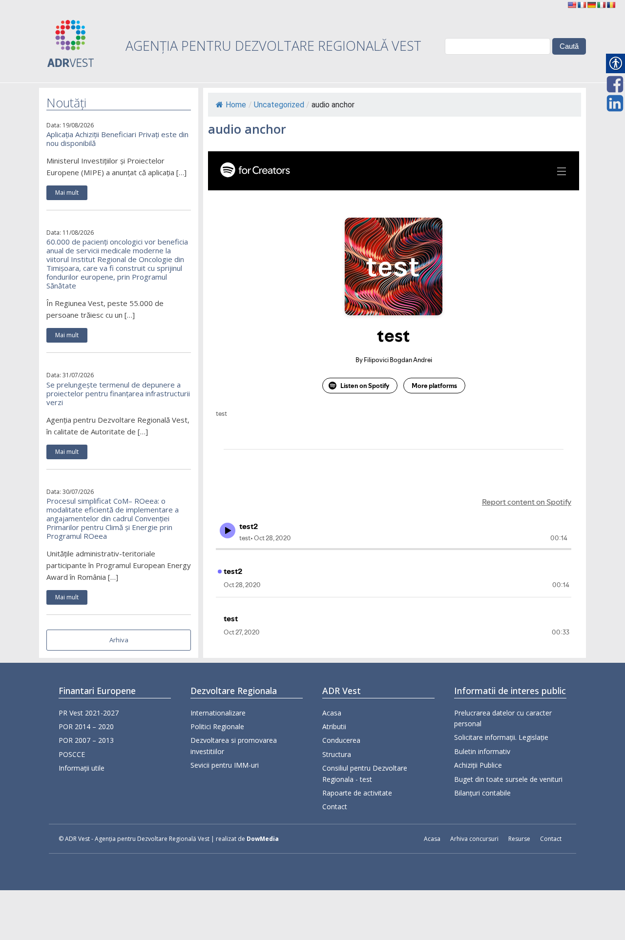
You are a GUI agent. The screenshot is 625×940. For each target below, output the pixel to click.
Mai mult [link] (67, 192)
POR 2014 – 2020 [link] (86, 726)
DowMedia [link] (263, 839)
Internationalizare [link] (218, 712)
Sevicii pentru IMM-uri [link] (224, 765)
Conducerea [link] (341, 740)
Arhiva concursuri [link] (474, 839)
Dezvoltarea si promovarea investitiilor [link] (233, 746)
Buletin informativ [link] (482, 751)
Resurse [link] (519, 839)
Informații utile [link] (81, 768)
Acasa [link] (331, 712)
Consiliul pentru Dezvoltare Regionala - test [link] (364, 773)
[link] (571, 5)
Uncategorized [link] (279, 104)
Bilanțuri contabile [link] (482, 792)
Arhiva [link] (118, 639)
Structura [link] (336, 754)
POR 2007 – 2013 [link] (86, 740)
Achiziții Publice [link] (478, 765)
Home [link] (236, 104)
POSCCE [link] (72, 754)
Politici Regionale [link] (217, 726)
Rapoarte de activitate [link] (357, 792)
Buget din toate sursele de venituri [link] (508, 779)
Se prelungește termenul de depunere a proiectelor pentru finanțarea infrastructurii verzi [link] (118, 393)
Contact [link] (334, 806)
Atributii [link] (334, 726)
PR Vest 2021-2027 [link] (89, 712)
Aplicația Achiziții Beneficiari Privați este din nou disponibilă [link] (117, 138)
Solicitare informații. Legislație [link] (501, 737)
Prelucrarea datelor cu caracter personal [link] (503, 718)
